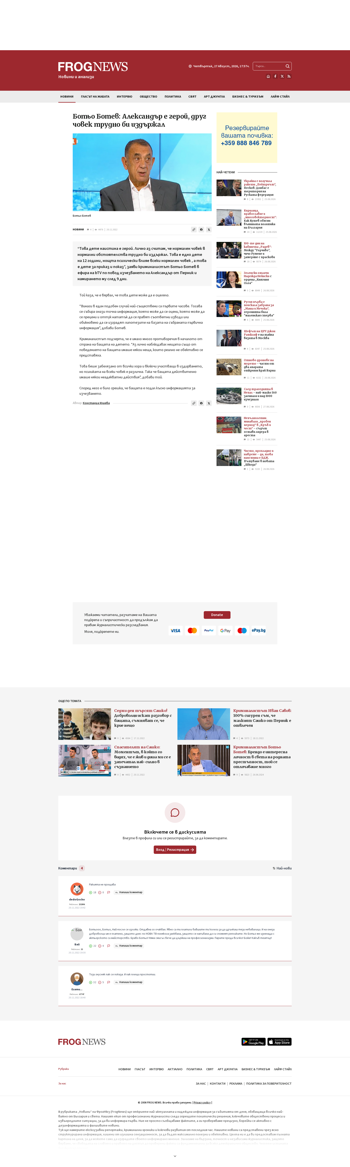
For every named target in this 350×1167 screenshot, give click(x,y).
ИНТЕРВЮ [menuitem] (124, 96)
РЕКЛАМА (235, 1083)
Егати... (76, 989)
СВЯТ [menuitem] (192, 96)
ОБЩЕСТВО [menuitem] (148, 96)
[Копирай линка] (194, 229)
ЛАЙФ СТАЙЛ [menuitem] (280, 96)
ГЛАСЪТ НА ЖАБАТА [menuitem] (95, 96)
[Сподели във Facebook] (201, 229)
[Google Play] (253, 1042)
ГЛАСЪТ (140, 1069)
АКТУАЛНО (175, 1069)
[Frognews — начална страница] (82, 1042)
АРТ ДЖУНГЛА (228, 1069)
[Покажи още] (175, 1156)
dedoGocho (77, 900)
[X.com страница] (282, 76)
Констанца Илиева (96, 403)
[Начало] (268, 76)
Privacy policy (202, 1103)
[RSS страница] (289, 76)
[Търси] (287, 66)
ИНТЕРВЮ (156, 1069)
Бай (77, 945)
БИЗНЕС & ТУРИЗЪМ (256, 1069)
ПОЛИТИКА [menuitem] (173, 96)
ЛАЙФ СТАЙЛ (283, 1069)
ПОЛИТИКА (194, 1069)
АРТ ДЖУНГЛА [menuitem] (214, 96)
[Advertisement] (175, 25)
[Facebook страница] (275, 76)
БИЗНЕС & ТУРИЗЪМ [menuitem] (247, 96)
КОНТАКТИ (217, 1083)
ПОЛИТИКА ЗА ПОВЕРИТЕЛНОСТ (269, 1083)
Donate (217, 614)
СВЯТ (210, 1069)
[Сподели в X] (209, 229)
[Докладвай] (109, 892)
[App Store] (279, 1042)
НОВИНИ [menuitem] (67, 96)
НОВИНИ (78, 229)
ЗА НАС (201, 1083)
